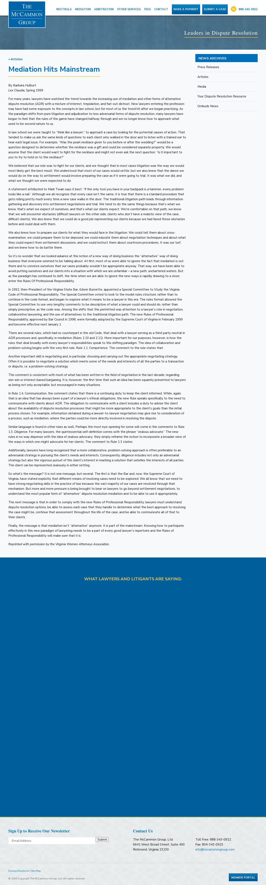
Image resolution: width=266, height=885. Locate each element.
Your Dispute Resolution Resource (221, 96)
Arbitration (104, 9)
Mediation (83, 9)
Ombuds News (207, 106)
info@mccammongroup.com (215, 849)
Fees (147, 9)
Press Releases (208, 67)
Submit (102, 839)
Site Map (36, 871)
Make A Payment (186, 9)
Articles (202, 77)
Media (201, 87)
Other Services (129, 9)
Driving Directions (18, 871)
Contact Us (143, 831)
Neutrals (64, 9)
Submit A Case (215, 9)
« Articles (15, 59)
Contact (161, 9)
